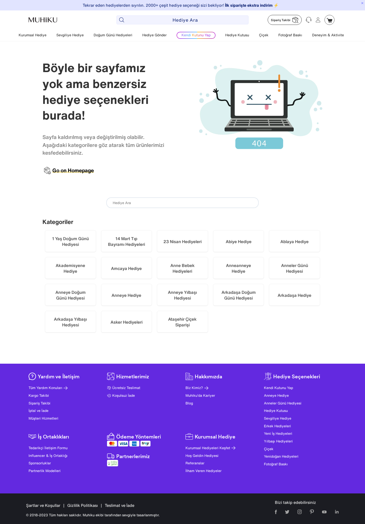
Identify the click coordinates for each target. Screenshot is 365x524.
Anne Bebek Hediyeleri (182, 268)
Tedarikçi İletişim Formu (48, 447)
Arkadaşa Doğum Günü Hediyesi (238, 295)
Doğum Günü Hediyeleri (113, 35)
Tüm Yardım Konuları (45, 387)
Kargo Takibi (39, 395)
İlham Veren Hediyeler (203, 470)
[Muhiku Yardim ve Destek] (309, 20)
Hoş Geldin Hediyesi (202, 455)
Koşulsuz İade (123, 395)
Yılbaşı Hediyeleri (278, 441)
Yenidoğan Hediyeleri (281, 456)
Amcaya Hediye (126, 268)
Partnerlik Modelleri (45, 470)
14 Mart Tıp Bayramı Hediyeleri (126, 241)
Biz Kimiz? (194, 387)
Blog (189, 403)
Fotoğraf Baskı (290, 35)
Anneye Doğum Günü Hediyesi (70, 295)
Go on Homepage (73, 170)
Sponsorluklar (40, 463)
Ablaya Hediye (294, 241)
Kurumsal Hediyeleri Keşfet (207, 447)
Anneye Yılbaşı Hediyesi (182, 295)
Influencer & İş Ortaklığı (48, 455)
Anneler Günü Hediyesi (294, 268)
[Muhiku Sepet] (329, 20)
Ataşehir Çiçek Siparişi (182, 322)
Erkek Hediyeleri (277, 426)
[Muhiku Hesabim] (318, 20)
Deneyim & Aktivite (328, 35)
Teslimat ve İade (119, 505)
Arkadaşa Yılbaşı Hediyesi (70, 322)
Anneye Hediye (126, 295)
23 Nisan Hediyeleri (182, 241)
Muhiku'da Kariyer (200, 395)
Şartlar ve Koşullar (43, 505)
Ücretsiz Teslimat (126, 387)
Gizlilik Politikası (82, 505)
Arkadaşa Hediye (294, 295)
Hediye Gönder (154, 35)
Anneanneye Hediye (238, 268)
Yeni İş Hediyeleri (278, 433)
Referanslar (194, 463)
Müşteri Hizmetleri (43, 418)
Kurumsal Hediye (32, 35)
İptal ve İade (38, 410)
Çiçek (263, 35)
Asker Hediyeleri (126, 322)
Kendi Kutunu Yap (278, 387)
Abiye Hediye (239, 241)
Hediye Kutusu (237, 35)
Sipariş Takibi (39, 403)
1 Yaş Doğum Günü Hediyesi (70, 241)
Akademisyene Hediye (70, 268)
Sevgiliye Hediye (70, 35)
